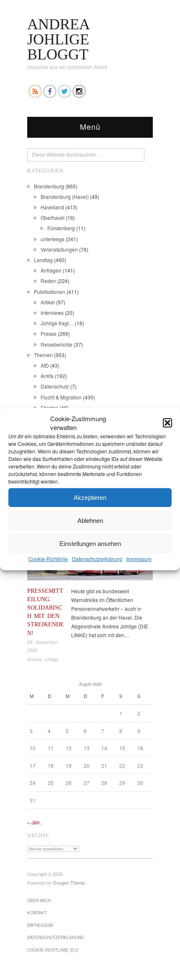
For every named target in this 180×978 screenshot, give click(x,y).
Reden (48, 280)
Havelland (52, 207)
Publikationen (49, 291)
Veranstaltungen (59, 249)
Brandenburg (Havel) (65, 196)
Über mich (39, 900)
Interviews (52, 312)
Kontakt (37, 913)
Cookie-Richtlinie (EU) (52, 950)
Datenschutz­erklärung (97, 558)
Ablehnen (90, 520)
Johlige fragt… (57, 323)
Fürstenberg (61, 228)
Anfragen (51, 270)
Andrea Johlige (42, 659)
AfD (45, 365)
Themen (43, 354)
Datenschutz (55, 386)
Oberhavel (52, 217)
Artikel (48, 302)
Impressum (139, 558)
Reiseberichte (56, 344)
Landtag (43, 259)
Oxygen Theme (69, 882)
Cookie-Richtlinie (48, 558)
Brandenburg (49, 186)
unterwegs (52, 238)
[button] (167, 423)
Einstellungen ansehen (90, 543)
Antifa (47, 375)
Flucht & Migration (61, 397)
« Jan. (34, 822)
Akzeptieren (90, 497)
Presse (49, 333)
